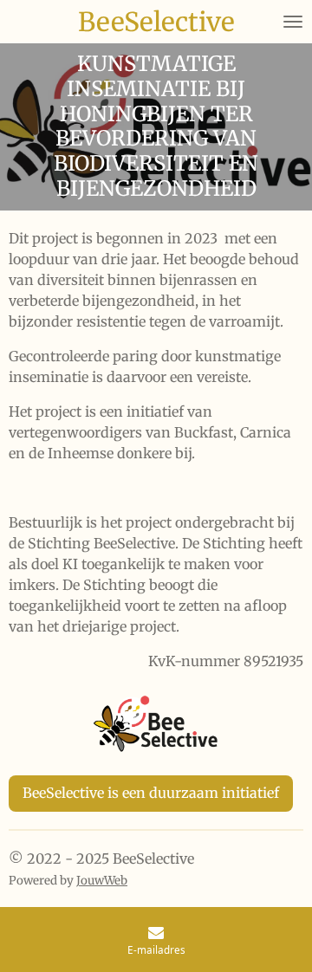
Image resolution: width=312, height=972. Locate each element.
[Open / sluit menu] (293, 21)
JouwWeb (101, 880)
